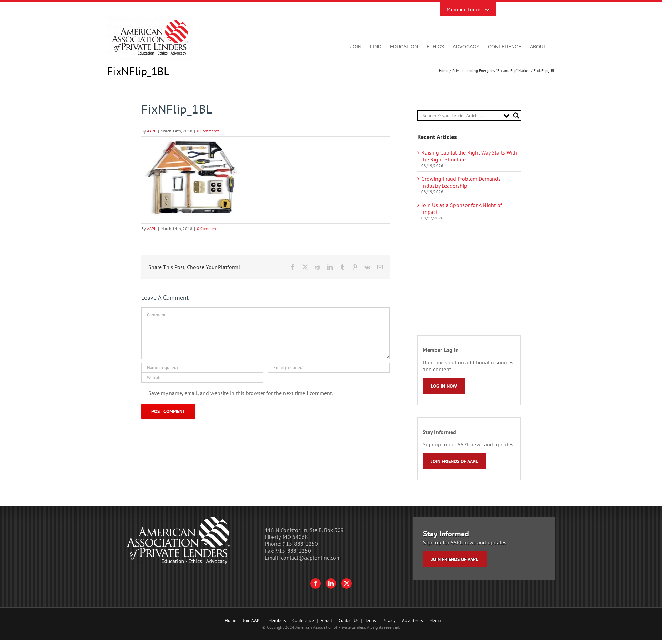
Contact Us (348, 620)
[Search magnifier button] (516, 115)
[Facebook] (315, 583)
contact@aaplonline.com (311, 557)
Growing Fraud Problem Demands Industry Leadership (461, 182)
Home (231, 620)
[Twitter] (346, 583)
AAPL (151, 131)
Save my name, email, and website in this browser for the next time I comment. (240, 393)
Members (277, 620)
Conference (303, 620)
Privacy (388, 620)
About (326, 620)
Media (435, 620)
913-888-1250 (300, 543)
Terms (370, 620)
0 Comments (208, 131)
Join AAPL (252, 620)
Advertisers (412, 620)
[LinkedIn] (331, 583)
